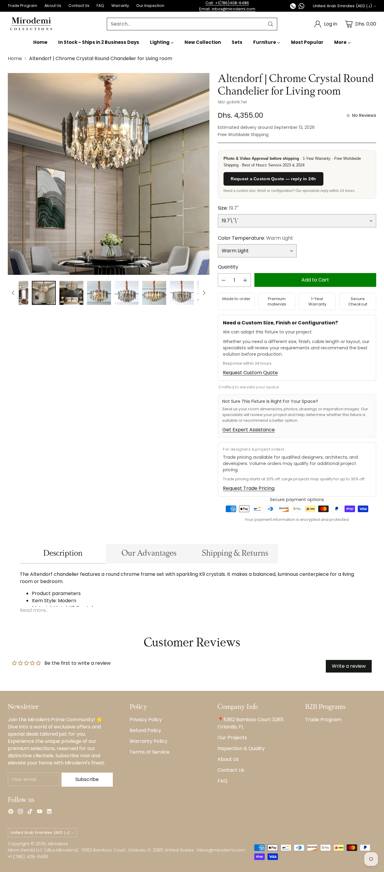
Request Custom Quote (250, 372)
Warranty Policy (148, 741)
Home (15, 58)
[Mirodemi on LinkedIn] (49, 812)
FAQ (222, 780)
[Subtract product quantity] (223, 280)
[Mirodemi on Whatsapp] (301, 7)
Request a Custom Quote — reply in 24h (273, 178)
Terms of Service (150, 752)
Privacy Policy (146, 719)
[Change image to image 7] (182, 293)
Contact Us (231, 770)
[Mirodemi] (31, 24)
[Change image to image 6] (154, 293)
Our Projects (232, 737)
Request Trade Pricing (248, 488)
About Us (228, 759)
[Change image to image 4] (99, 293)
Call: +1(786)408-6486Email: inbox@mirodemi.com (227, 6)
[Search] (270, 24)
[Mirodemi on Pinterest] (10, 812)
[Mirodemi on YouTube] (39, 812)
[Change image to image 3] (71, 293)
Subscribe (87, 779)
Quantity (228, 266)
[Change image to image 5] (127, 293)
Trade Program (323, 719)
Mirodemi (58, 844)
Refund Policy (145, 730)
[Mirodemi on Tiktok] (30, 812)
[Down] (204, 293)
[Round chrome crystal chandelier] (108, 174)
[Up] (13, 293)
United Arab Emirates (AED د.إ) (342, 6)
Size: (228, 208)
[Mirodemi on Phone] (293, 7)
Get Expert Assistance (248, 429)
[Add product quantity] (245, 280)
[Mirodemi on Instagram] (20, 812)
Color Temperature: (255, 238)
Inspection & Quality (241, 748)
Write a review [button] (349, 666)
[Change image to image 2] (44, 293)
